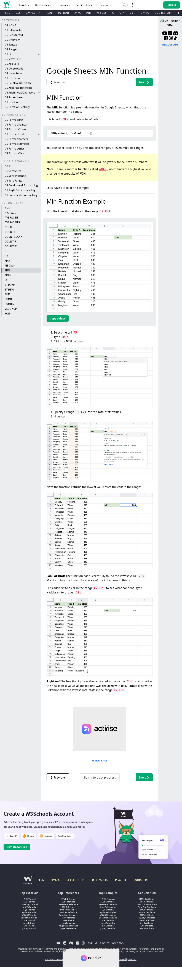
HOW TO (144, 12)
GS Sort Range (13, 180)
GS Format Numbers (17, 143)
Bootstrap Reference (68, 915)
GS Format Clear (15, 153)
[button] (124, 5)
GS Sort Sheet (13, 171)
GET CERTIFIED (75, 879)
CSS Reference (68, 901)
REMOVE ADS (100, 760)
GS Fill (8, 54)
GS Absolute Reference (19, 87)
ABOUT (104, 943)
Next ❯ (144, 82)
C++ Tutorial (29, 925)
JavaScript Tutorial (29, 904)
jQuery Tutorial (29, 928)
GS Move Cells (13, 59)
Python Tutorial (29, 912)
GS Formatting (14, 119)
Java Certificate (147, 920)
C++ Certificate (146, 923)
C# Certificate (147, 925)
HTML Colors (68, 920)
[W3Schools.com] (27, 882)
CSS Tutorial (29, 901)
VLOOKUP (11, 308)
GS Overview (12, 39)
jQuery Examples (108, 928)
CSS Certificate (147, 901)
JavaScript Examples (108, 904)
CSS (18, 12)
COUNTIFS (11, 246)
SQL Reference (68, 907)
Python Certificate (147, 912)
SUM (7, 294)
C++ (121, 12)
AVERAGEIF (11, 217)
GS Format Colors (15, 129)
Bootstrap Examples (108, 917)
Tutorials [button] (22, 5)
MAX (7, 260)
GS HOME (10, 25)
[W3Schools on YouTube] (164, 34)
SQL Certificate (147, 909)
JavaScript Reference (68, 904)
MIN (7, 270)
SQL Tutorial (29, 909)
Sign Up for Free (17, 847)
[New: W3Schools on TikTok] (175, 38)
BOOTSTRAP (163, 12)
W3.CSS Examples (108, 915)
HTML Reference (68, 899)
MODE (8, 275)
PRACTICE (121, 879)
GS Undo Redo (13, 73)
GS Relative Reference (18, 83)
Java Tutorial (29, 923)
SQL (50, 12)
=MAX (102, 169)
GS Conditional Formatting (21, 185)
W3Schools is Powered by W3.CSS (119, 959)
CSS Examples (108, 901)
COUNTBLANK (13, 236)
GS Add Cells (12, 63)
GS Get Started (14, 35)
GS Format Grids (15, 148)
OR (7, 280)
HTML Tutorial (29, 899)
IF (6, 251)
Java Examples (108, 923)
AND (7, 208)
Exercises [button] (62, 5)
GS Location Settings (17, 107)
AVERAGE (10, 212)
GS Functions (13, 102)
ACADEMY (117, 943)
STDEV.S (10, 289)
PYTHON (63, 12)
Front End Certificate (147, 907)
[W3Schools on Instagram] (171, 38)
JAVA (77, 12)
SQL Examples (108, 909)
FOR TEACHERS (99, 879)
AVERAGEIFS (12, 222)
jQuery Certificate (147, 917)
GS (20, 190)
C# (131, 12)
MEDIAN (10, 265)
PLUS (41, 879)
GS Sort (9, 166)
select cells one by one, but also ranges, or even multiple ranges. (101, 148)
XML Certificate (147, 928)
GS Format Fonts (15, 134)
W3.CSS (102, 12)
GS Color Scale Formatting (21, 195)
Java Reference (68, 923)
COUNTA (10, 232)
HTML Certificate (146, 899)
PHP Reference (68, 917)
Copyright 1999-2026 (55, 959)
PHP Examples (107, 920)
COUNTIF (10, 241)
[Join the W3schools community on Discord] (175, 34)
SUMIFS (9, 304)
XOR (7, 313)
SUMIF (8, 299)
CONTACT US (141, 879)
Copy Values (57, 318)
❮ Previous (58, 82)
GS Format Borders (16, 139)
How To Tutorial (29, 907)
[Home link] (6, 4)
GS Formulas (12, 78)
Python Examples (108, 912)
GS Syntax (11, 44)
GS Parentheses (14, 97)
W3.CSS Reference (68, 912)
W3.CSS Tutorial (29, 915)
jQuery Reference (68, 928)
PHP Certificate (147, 915)
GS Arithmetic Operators (20, 92)
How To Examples (108, 907)
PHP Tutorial (29, 920)
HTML (6, 12)
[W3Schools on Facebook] (166, 38)
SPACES (55, 879)
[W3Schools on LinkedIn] (170, 34)
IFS (7, 256)
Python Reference (68, 909)
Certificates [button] (83, 5)
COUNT (9, 227)
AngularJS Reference (68, 925)
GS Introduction (14, 30)
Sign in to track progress (99, 777)
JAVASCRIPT (34, 12)
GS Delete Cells (14, 68)
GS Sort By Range (15, 175)
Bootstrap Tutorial (29, 917)
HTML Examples (108, 899)
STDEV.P (10, 284)
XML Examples (108, 925)
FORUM (92, 943)
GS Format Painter (16, 124)
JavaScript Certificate (147, 904)
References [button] (42, 5)
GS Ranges (11, 49)
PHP (89, 12)
